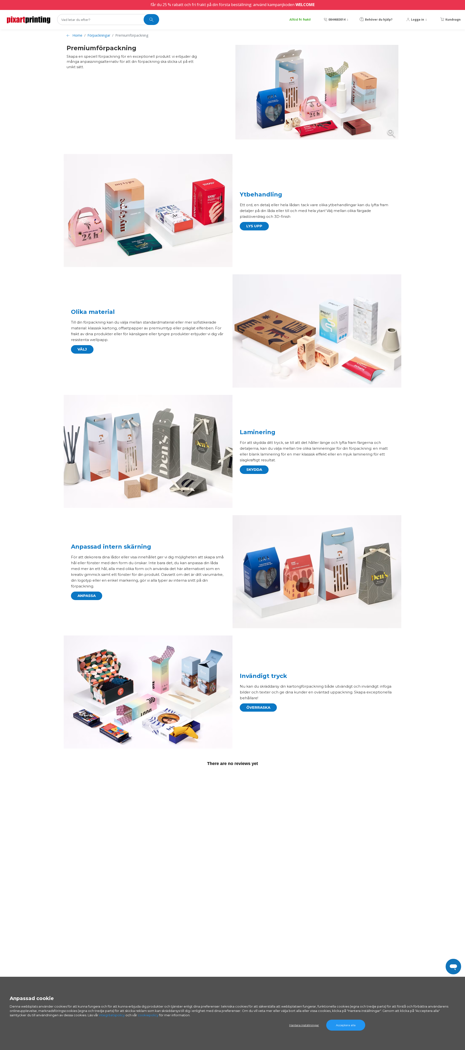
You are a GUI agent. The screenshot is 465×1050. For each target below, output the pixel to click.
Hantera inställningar (304, 1025)
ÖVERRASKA (258, 707)
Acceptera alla (346, 1025)
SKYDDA (254, 469)
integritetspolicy (112, 1015)
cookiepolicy (148, 1015)
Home (77, 35)
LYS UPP (254, 226)
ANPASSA (87, 595)
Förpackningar (98, 35)
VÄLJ (82, 349)
